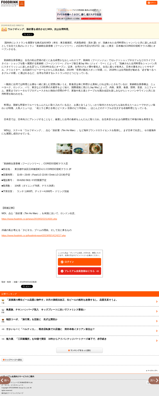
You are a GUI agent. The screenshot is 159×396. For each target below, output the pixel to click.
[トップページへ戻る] (12, 360)
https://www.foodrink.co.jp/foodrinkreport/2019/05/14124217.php (34, 235)
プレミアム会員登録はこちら (79, 271)
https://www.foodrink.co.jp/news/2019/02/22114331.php (29, 219)
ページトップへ (151, 370)
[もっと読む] (79, 350)
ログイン (79, 262)
